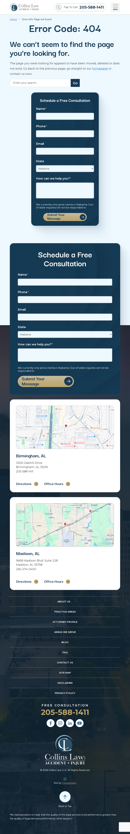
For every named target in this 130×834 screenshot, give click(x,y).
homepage (100, 68)
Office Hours (53, 483)
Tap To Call (84, 7)
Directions (23, 483)
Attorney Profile (65, 621)
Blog (65, 642)
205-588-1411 (24, 471)
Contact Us (65, 662)
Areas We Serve (65, 632)
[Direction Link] (65, 427)
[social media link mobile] (51, 723)
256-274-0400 (26, 569)
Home (13, 19)
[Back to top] (65, 796)
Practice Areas (65, 611)
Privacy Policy (65, 693)
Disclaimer (65, 682)
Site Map (65, 672)
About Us (63, 601)
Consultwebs (69, 783)
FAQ (65, 652)
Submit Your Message (56, 217)
